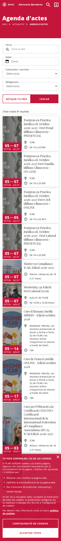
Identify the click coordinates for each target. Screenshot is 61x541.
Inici (4, 24)
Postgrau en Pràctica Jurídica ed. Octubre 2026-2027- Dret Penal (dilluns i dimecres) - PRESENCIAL (38, 128)
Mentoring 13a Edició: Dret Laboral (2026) (38, 289)
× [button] (58, 457)
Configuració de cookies (30, 523)
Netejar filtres (16, 99)
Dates (9, 57)
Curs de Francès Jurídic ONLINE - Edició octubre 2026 (40, 363)
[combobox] (28, 74)
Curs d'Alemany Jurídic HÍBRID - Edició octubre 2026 (39, 315)
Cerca (9, 44)
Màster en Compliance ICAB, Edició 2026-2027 (39, 266)
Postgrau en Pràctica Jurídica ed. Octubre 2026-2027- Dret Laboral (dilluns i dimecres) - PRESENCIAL (40, 235)
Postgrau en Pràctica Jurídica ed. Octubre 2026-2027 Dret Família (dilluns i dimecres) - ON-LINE (39, 164)
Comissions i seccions (17, 69)
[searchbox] (30, 73)
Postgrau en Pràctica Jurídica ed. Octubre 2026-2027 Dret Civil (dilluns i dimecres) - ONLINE (37, 199)
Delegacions (12, 82)
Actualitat (18, 24)
